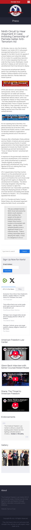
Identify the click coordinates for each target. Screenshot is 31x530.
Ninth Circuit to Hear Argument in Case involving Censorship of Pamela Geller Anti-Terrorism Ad (14, 36)
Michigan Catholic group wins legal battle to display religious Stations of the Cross (14, 327)
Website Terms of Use (8, 509)
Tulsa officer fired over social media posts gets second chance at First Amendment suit (14, 306)
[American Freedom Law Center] (16, 10)
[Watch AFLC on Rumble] (5, 280)
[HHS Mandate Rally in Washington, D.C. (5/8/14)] (15, 457)
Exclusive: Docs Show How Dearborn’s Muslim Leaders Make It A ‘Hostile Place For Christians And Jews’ (15, 295)
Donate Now (15, 2)
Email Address (7, 264)
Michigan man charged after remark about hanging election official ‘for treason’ (14, 316)
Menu (28, 2)
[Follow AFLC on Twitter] (12, 280)
